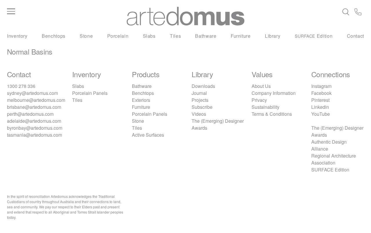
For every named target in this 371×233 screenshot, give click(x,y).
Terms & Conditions (272, 114)
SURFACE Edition (330, 169)
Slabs (149, 35)
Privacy (259, 100)
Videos (199, 114)
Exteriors (141, 100)
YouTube (320, 114)
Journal (199, 93)
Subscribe (202, 107)
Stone (86, 35)
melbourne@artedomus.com (36, 100)
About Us (261, 86)
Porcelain (118, 35)
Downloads (203, 86)
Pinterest (320, 100)
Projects (200, 100)
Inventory (17, 35)
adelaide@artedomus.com (34, 121)
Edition (314, 35)
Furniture (241, 35)
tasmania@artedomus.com (34, 134)
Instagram (321, 86)
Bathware (205, 35)
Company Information (274, 93)
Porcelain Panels (90, 93)
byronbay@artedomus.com (34, 127)
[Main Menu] (66, 12)
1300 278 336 (21, 86)
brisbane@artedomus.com (34, 107)
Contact (355, 35)
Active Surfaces (148, 134)
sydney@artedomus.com (32, 93)
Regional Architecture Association (333, 159)
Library (272, 35)
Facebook (321, 93)
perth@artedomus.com (30, 114)
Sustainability (265, 107)
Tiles (175, 35)
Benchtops (54, 35)
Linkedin (320, 107)
